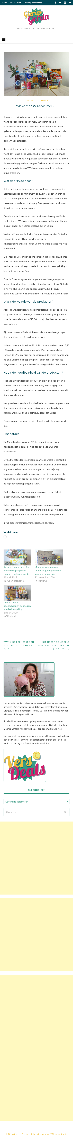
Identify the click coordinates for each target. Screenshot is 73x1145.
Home (4, 3)
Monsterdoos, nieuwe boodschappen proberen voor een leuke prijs (48, 570)
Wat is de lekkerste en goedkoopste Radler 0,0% (19, 645)
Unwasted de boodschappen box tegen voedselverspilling (17, 606)
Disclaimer (15, 3)
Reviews (30, 101)
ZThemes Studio (58, 1134)
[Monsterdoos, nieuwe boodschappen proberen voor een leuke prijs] (49, 557)
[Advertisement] (36, 858)
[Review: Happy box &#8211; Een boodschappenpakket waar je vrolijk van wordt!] (17, 557)
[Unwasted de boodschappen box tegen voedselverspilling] (17, 593)
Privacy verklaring (33, 3)
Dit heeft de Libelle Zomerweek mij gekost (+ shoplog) (53, 645)
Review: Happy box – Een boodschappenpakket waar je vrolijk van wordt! (17, 570)
